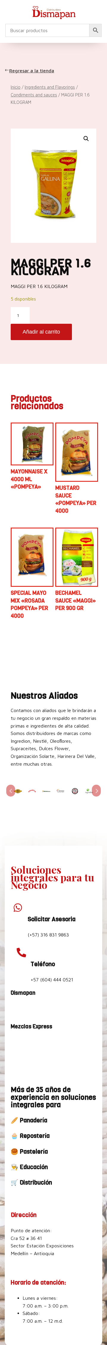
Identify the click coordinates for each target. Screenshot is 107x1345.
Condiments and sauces (34, 94)
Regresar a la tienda (32, 70)
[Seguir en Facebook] (17, 1009)
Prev (10, 791)
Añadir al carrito (41, 332)
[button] (86, 138)
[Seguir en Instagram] (31, 1009)
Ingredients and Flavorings (50, 87)
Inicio (16, 87)
